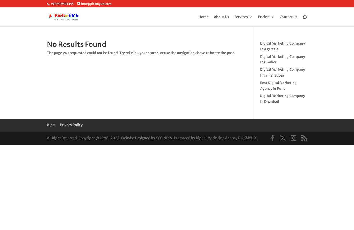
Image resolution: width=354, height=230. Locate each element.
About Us (221, 17)
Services (241, 17)
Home (203, 17)
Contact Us (288, 17)
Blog (51, 125)
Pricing (263, 17)
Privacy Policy (71, 125)
